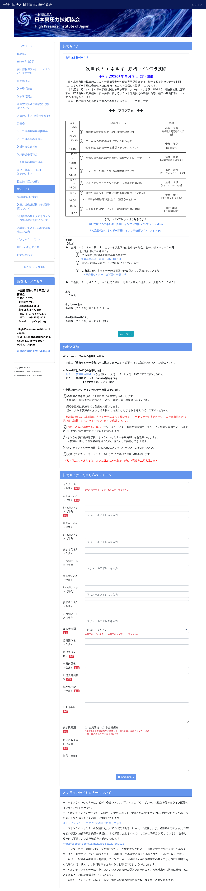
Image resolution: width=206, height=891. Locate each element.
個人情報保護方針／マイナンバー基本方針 (34, 71)
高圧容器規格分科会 (31, 162)
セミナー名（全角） (71, 486)
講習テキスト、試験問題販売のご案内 (33, 229)
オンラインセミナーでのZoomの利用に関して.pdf (92, 823)
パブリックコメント (28, 239)
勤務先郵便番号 (70, 677)
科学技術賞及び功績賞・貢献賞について (34, 106)
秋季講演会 (25, 96)
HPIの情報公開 (25, 61)
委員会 (21, 123)
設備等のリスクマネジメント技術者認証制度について (33, 218)
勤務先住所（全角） (71, 688)
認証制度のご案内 (27, 196)
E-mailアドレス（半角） (70, 511)
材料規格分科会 (28, 146)
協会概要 (22, 53)
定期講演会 (23, 80)
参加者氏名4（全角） (70, 577)
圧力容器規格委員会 (31, 138)
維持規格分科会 (28, 154)
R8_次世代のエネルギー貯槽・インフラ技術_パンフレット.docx (126, 224)
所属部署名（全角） (71, 665)
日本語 (28, 266)
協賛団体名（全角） (69, 642)
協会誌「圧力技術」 (28, 181)
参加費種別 (69, 729)
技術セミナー (25, 189)
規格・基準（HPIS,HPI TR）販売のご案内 (33, 171)
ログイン (197, 4)
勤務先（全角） (69, 653)
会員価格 (94, 727)
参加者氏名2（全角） (70, 524)
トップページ (25, 46)
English (40, 266)
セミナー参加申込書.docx (80, 374)
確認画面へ (127, 777)
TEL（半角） (70, 708)
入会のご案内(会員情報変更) (33, 115)
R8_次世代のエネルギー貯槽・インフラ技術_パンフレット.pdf (125, 230)
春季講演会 (25, 88)
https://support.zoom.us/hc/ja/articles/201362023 (93, 843)
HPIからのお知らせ (28, 247)
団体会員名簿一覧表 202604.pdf (101, 259)
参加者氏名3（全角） (70, 551)
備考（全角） (70, 755)
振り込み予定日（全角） (70, 743)
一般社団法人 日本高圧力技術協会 (27, 4)
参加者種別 (69, 630)
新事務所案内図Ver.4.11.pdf (33, 351)
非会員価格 (111, 727)
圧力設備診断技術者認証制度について (33, 206)
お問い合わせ (25, 254)
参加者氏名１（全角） (71, 497)
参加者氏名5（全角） (70, 604)
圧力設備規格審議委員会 (33, 131)
